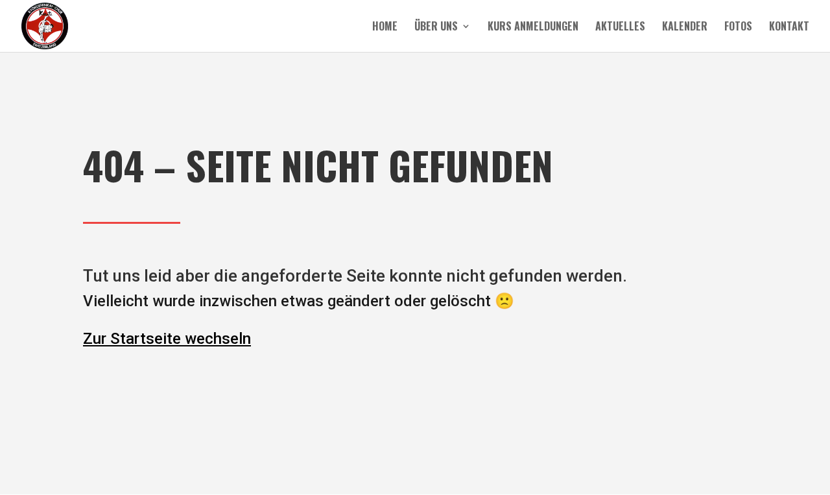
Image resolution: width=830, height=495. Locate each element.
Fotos (738, 27)
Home (384, 27)
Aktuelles (620, 27)
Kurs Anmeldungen (533, 27)
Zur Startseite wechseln (167, 339)
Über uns (436, 27)
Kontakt (789, 27)
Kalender (684, 27)
